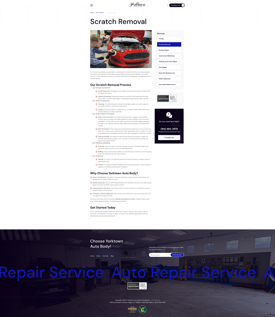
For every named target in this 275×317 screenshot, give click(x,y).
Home (91, 12)
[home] (137, 4)
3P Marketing (155, 300)
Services (105, 256)
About (98, 256)
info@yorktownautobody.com (169, 132)
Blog (112, 256)
